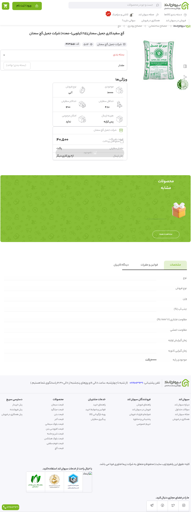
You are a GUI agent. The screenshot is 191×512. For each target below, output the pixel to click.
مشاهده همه (165, 234)
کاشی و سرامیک (120, 15)
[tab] (175, 265)
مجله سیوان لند (146, 15)
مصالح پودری (135, 26)
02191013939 (136, 383)
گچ (119, 26)
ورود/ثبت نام (23, 6)
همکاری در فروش (150, 21)
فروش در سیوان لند (176, 21)
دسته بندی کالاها (173, 15)
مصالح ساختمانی (158, 26)
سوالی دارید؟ (128, 21)
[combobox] (64, 55)
